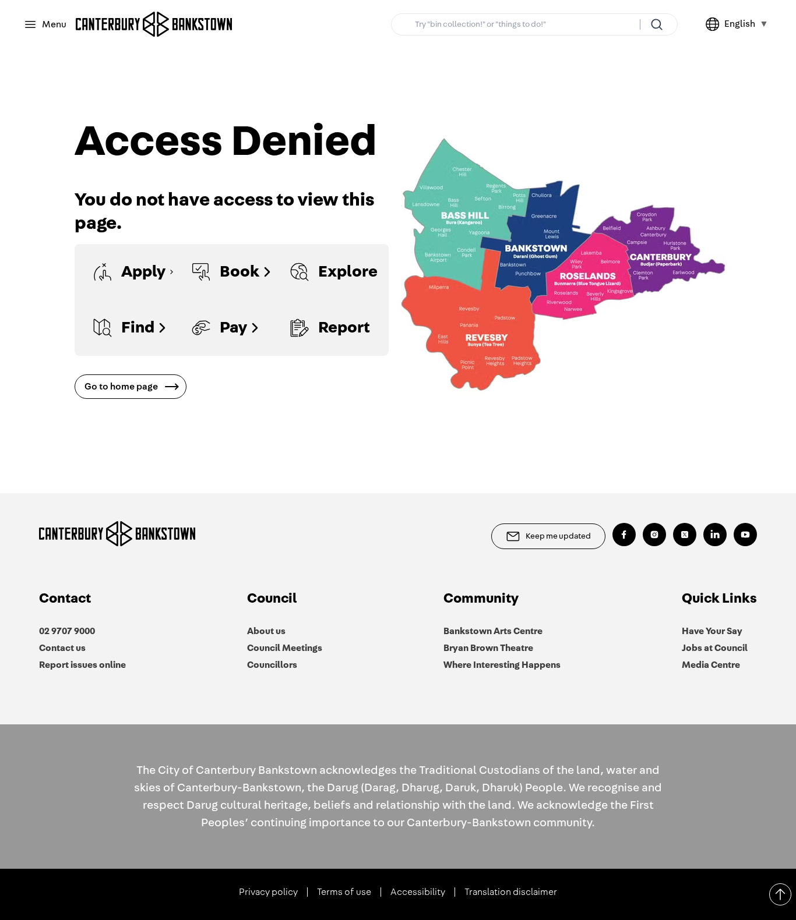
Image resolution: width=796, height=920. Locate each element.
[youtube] (745, 534)
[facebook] (624, 534)
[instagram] (654, 534)
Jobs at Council (715, 648)
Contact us (62, 648)
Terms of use (344, 892)
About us (266, 631)
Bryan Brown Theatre (488, 648)
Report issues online (82, 665)
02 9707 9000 (67, 631)
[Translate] (715, 24)
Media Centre (711, 665)
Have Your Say (712, 631)
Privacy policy (268, 892)
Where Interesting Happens (502, 665)
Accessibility (417, 892)
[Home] (154, 24)
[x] (684, 534)
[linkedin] (715, 534)
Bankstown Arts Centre (493, 631)
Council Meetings (284, 648)
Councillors (272, 665)
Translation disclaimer (510, 892)
